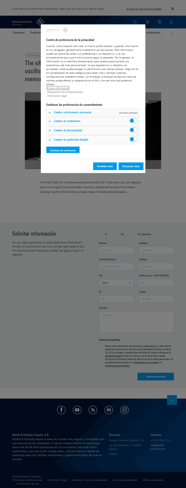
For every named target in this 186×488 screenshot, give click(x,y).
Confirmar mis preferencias (63, 150)
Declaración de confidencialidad (65, 91)
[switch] (134, 120)
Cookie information (58, 88)
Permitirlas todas (105, 166)
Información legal (57, 95)
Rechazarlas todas (131, 166)
